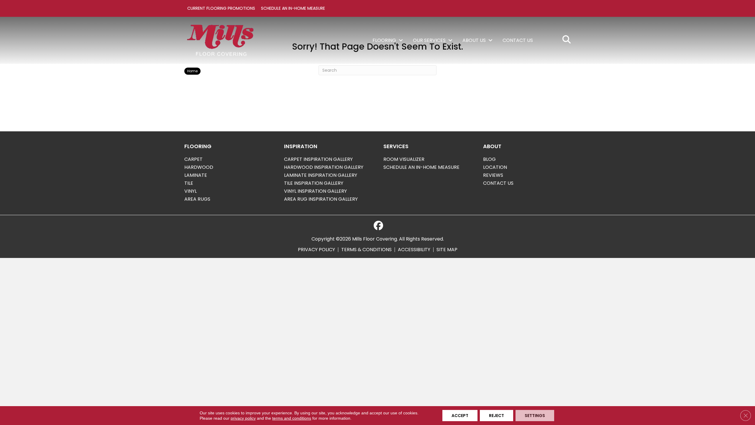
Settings (535, 416)
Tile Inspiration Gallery (313, 183)
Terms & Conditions (366, 249)
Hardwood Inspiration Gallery (323, 167)
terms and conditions (291, 418)
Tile (188, 183)
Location (495, 167)
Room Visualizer (403, 159)
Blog (489, 159)
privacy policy (243, 418)
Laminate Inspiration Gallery (320, 175)
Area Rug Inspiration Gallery (321, 199)
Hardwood (198, 167)
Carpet (193, 159)
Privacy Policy (316, 249)
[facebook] (378, 226)
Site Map (446, 249)
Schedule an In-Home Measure (293, 8)
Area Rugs (197, 199)
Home (192, 71)
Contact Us (498, 183)
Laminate (195, 175)
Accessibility (414, 249)
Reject (496, 416)
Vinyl (190, 191)
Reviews (493, 175)
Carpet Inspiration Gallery (318, 159)
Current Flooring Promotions (221, 8)
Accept (460, 416)
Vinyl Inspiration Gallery (315, 191)
